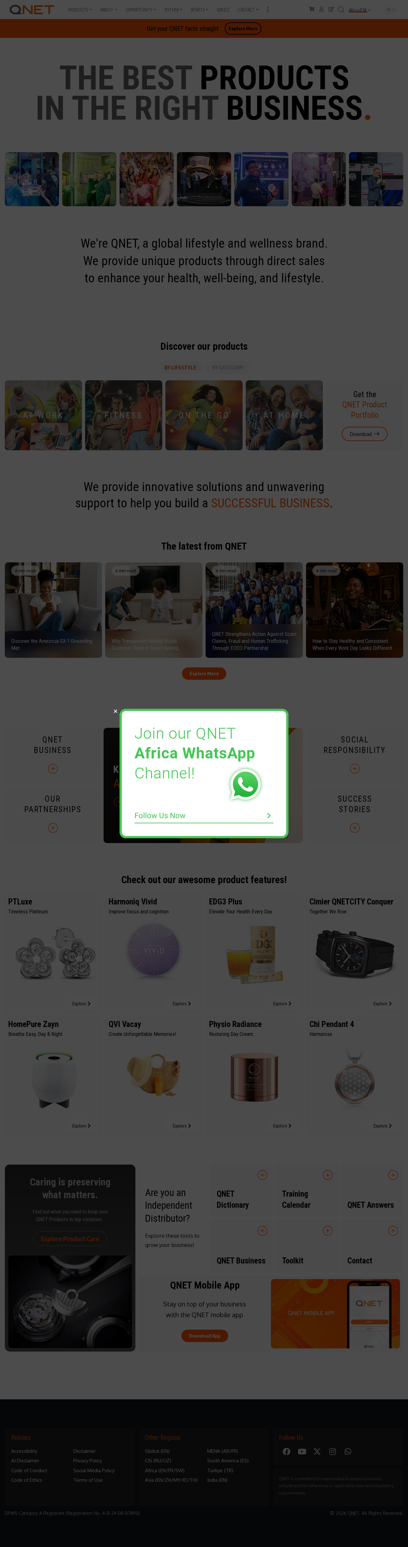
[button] (115, 711)
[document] (204, 773)
